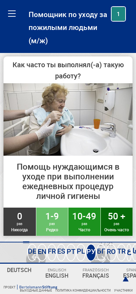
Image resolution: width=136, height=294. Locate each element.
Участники (123, 290)
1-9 (52, 221)
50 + (116, 221)
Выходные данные (36, 290)
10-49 (84, 221)
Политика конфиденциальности (83, 290)
